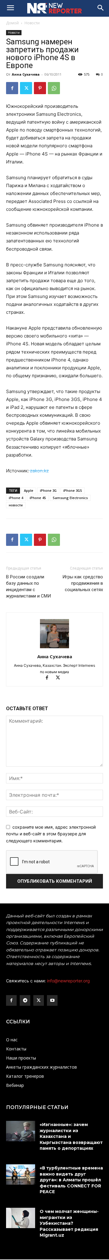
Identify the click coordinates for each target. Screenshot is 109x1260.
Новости (32, 23)
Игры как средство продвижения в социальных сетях (82, 583)
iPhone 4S (38, 497)
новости (16, 505)
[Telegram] (25, 1000)
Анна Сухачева (26, 74)
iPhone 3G (48, 490)
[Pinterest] (40, 88)
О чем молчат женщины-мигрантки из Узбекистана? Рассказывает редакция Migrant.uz (69, 1223)
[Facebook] (12, 88)
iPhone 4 (16, 497)
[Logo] (54, 8)
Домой (12, 23)
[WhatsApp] (54, 88)
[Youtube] (52, 1000)
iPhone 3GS (72, 490)
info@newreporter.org (68, 980)
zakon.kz (39, 471)
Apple (28, 490)
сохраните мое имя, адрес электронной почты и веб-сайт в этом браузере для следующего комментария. (51, 833)
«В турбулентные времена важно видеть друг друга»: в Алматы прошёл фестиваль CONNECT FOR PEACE (71, 1179)
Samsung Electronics (70, 497)
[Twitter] (26, 88)
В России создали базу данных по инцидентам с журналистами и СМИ (28, 586)
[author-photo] (54, 648)
